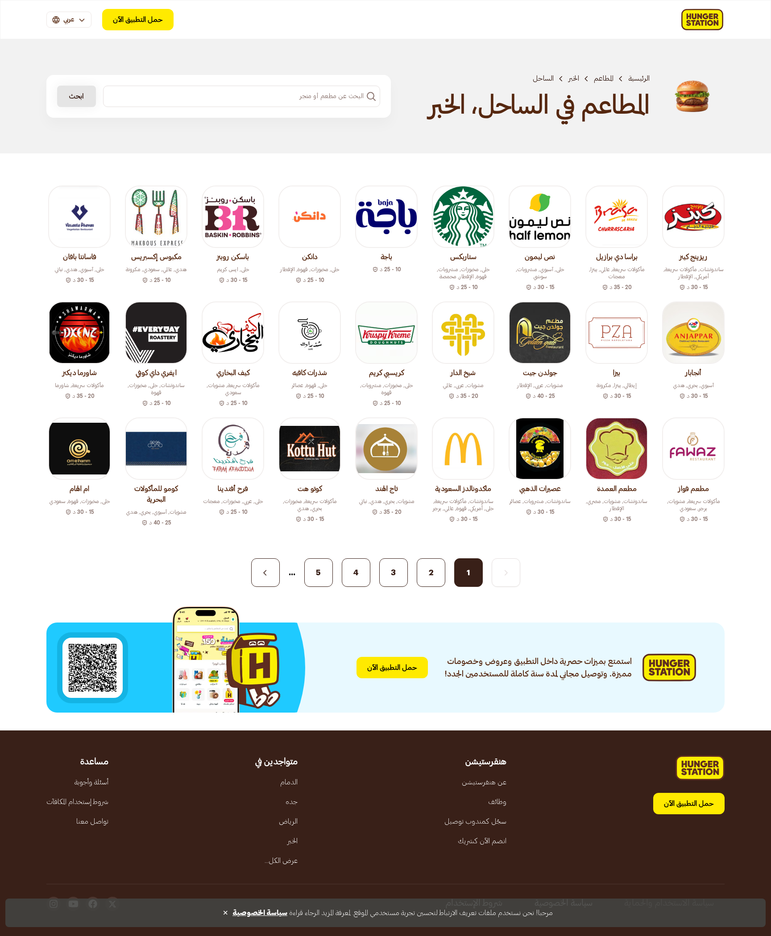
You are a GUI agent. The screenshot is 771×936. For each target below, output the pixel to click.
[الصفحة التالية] (265, 572)
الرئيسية (639, 78)
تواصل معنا (92, 821)
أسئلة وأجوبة (91, 782)
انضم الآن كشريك (482, 841)
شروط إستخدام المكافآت (77, 801)
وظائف (497, 801)
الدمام (289, 782)
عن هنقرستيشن (484, 782)
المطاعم (603, 78)
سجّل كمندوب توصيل (475, 821)
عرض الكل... (281, 860)
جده (292, 801)
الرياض (288, 821)
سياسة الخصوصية (259, 912)
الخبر (573, 78)
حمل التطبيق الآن (138, 19)
